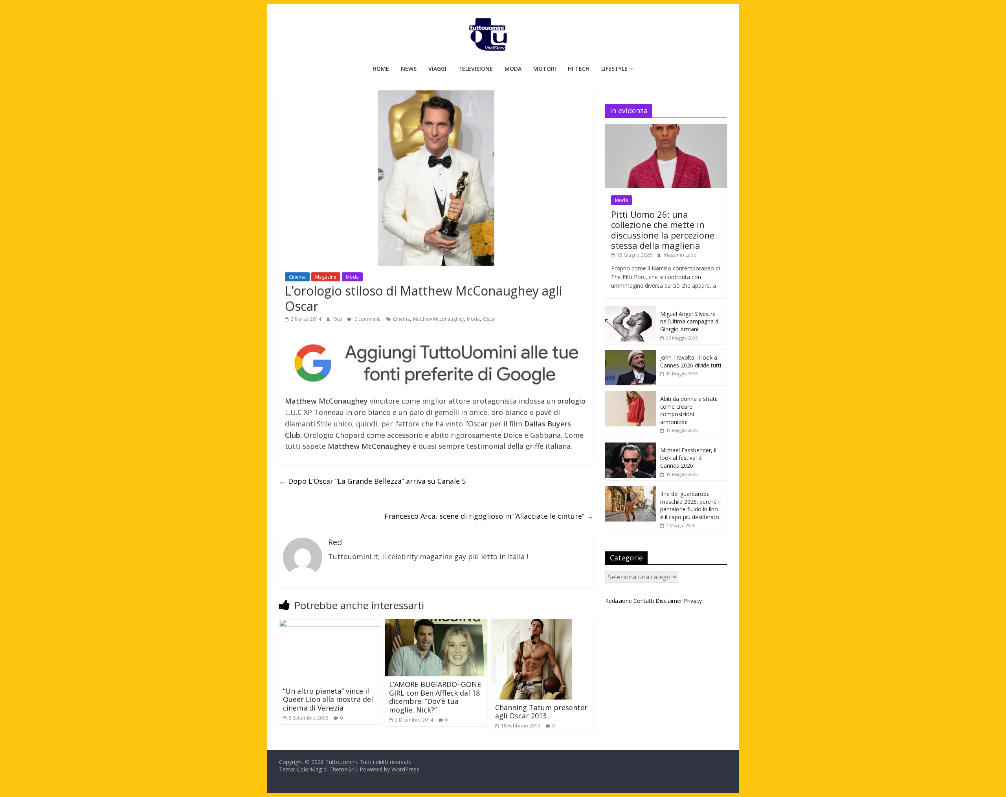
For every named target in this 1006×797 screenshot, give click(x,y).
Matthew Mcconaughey (438, 319)
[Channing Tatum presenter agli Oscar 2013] (531, 623)
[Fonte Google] (436, 364)
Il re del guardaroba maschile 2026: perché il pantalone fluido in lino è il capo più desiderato (690, 505)
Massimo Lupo (680, 255)
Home (381, 68)
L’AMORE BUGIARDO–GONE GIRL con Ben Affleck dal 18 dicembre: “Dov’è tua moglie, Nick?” (435, 696)
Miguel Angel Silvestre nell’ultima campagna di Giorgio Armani (690, 321)
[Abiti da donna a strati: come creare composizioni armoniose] (630, 395)
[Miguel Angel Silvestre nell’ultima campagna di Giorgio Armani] (630, 310)
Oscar (489, 319)
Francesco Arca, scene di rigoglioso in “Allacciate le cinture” (488, 516)
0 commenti (367, 319)
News (409, 68)
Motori (544, 68)
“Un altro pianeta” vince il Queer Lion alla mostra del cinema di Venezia (328, 699)
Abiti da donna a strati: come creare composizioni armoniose (688, 410)
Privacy (693, 600)
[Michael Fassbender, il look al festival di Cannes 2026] (630, 446)
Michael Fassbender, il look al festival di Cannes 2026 (688, 457)
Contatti (643, 600)
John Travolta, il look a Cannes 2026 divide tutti (690, 361)
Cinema (297, 277)
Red (338, 319)
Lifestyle (614, 68)
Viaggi (437, 68)
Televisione (475, 68)
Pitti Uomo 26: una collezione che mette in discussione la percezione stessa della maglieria (662, 229)
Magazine (325, 277)
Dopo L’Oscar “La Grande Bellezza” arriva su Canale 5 (372, 481)
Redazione (618, 600)
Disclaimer (668, 600)
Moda (513, 68)
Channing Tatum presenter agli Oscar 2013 (541, 712)
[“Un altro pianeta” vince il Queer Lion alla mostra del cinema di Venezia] (330, 623)
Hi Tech (578, 68)
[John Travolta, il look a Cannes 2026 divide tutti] (630, 354)
